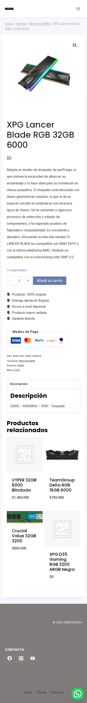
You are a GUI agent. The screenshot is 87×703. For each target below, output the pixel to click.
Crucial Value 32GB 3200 (24, 536)
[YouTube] (32, 658)
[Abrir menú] (78, 8)
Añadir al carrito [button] (25, 508)
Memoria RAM (27, 361)
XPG (17, 370)
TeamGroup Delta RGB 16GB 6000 (62, 485)
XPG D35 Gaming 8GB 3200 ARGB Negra (62, 561)
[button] (75, 45)
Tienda (41, 692)
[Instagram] (21, 658)
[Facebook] (9, 658)
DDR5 (21, 365)
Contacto (57, 692)
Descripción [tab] (19, 384)
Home (27, 692)
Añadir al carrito (50, 280)
